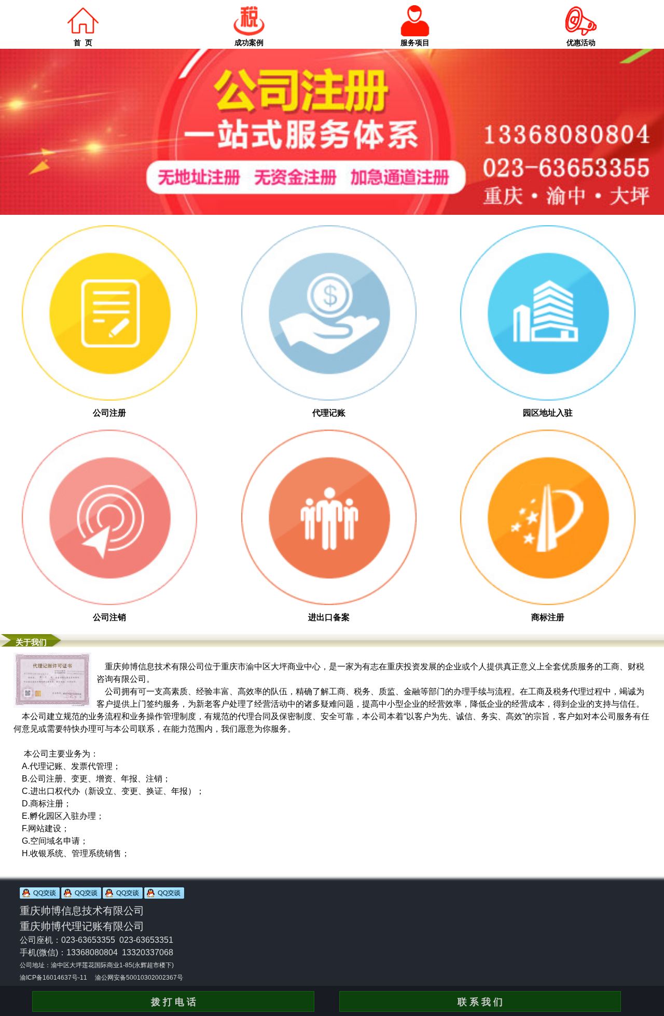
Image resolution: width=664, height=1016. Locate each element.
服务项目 (415, 42)
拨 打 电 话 (173, 1002)
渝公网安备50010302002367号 (139, 977)
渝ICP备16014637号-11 (53, 977)
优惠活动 (581, 42)
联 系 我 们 (480, 1002)
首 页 (83, 42)
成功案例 (249, 42)
